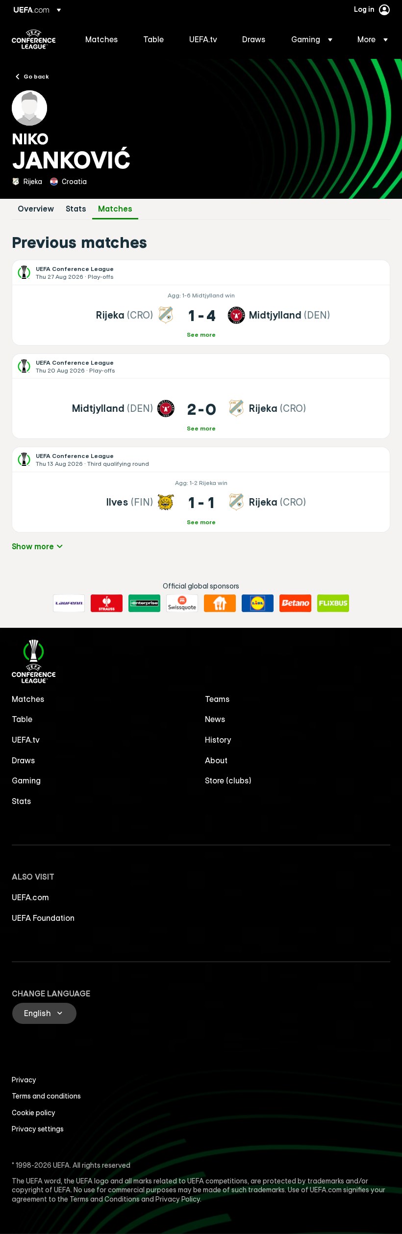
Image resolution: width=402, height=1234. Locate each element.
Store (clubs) (228, 780)
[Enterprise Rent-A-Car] (144, 603)
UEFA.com (30, 897)
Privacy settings (38, 1129)
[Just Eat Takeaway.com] (220, 603)
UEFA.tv (26, 739)
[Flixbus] (333, 603)
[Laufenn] (69, 603)
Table (22, 719)
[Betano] (295, 603)
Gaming (26, 780)
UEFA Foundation (43, 917)
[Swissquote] (182, 603)
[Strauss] (107, 603)
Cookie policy (33, 1113)
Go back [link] (36, 76)
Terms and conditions (46, 1096)
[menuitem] (102, 39)
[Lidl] (258, 603)
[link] (102, 39)
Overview (36, 209)
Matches (115, 209)
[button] (312, 39)
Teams (217, 699)
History (218, 739)
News (215, 719)
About (216, 760)
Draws (23, 760)
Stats (76, 209)
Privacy (24, 1080)
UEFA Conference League (33, 39)
